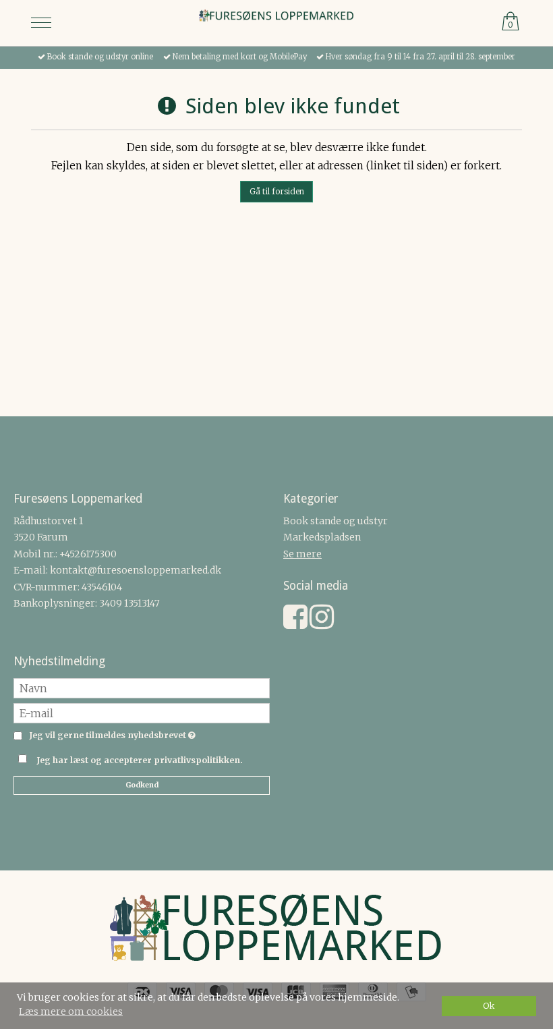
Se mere (302, 554)
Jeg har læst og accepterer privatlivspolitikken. (139, 760)
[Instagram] (322, 623)
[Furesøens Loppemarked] (276, 930)
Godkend (141, 785)
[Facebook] (295, 623)
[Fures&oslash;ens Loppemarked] (276, 16)
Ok (489, 1006)
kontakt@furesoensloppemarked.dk (135, 570)
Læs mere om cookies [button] (71, 1011)
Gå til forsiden (277, 191)
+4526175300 (88, 554)
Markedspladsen (322, 537)
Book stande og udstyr (335, 521)
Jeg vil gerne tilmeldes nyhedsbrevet (110, 735)
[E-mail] (141, 712)
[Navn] (141, 687)
